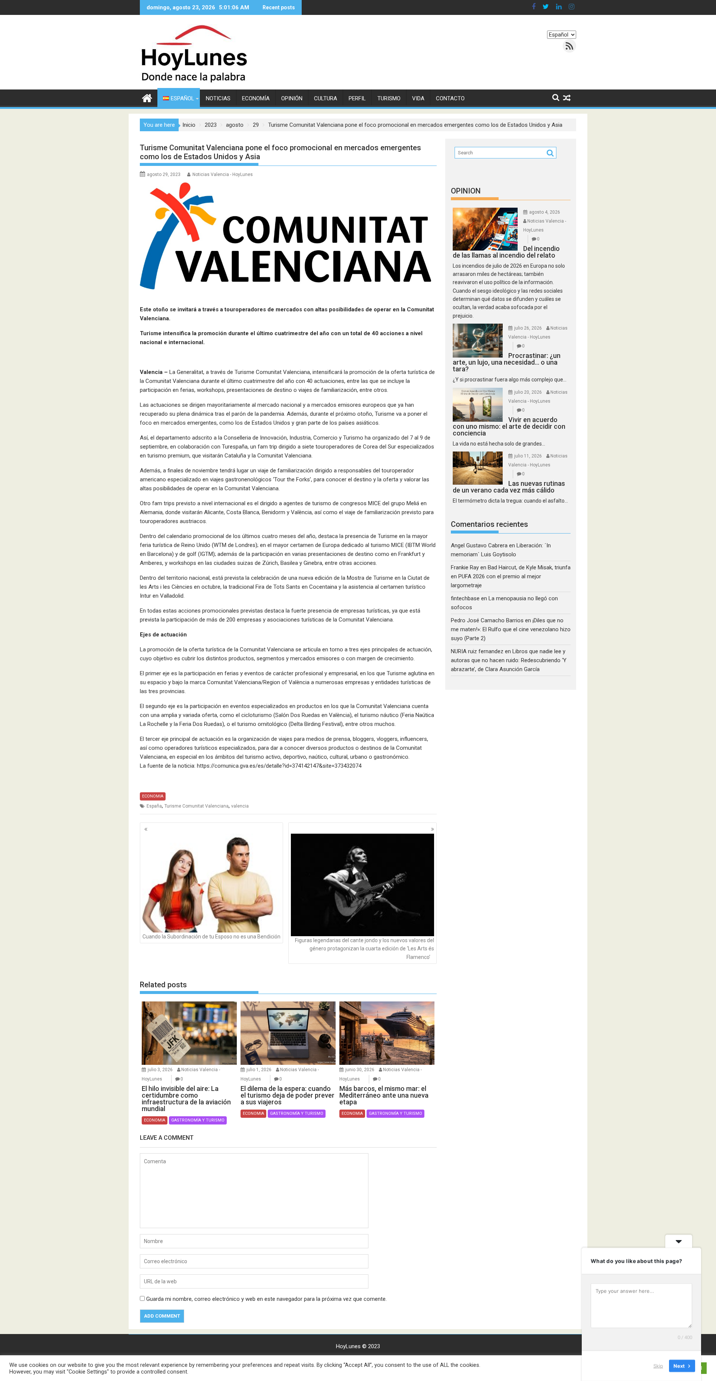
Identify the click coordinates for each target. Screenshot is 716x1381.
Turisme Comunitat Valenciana (196, 806)
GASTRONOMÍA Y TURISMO (197, 1120)
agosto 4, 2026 (544, 212)
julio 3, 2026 (160, 1069)
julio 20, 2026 (528, 392)
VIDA (418, 98)
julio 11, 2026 (528, 456)
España (154, 806)
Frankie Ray (465, 567)
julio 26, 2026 (528, 328)
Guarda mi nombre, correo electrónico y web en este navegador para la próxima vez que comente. (266, 1299)
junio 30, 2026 (359, 1069)
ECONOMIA (152, 796)
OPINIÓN (291, 98)
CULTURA (325, 98)
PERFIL (357, 98)
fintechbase (465, 598)
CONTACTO (450, 98)
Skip (658, 1366)
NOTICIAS (218, 98)
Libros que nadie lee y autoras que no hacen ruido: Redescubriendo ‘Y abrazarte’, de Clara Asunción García (508, 660)
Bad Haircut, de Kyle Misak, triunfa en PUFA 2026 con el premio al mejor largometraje (511, 576)
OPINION (466, 190)
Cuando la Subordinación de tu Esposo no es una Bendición (211, 937)
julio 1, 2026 (258, 1069)
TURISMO (389, 98)
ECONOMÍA (256, 98)
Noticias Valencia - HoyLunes (222, 174)
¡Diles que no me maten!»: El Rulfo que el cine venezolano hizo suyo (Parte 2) (511, 629)
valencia (240, 806)
